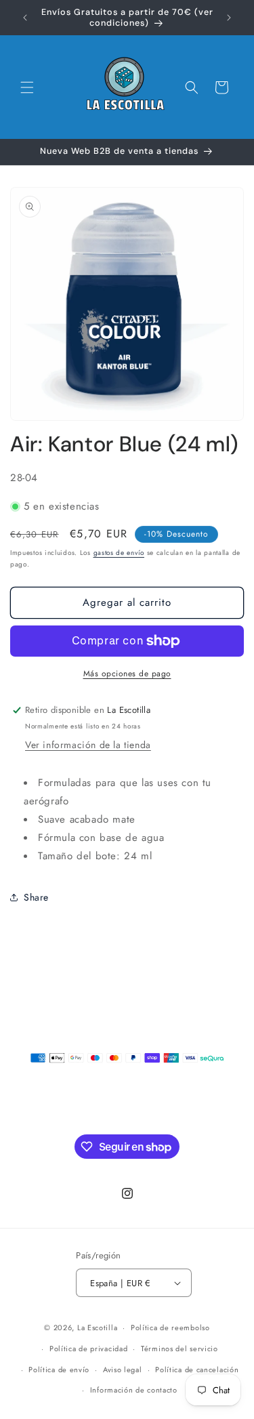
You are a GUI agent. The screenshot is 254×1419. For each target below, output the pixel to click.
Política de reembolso (170, 1327)
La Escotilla (97, 1327)
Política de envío (58, 1369)
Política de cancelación (196, 1369)
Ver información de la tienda (88, 745)
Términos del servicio (179, 1348)
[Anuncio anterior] (25, 18)
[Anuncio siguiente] (229, 18)
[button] (27, 87)
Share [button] (36, 897)
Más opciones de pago (127, 673)
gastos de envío (119, 553)
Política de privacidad (88, 1348)
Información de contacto (133, 1389)
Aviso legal (122, 1369)
